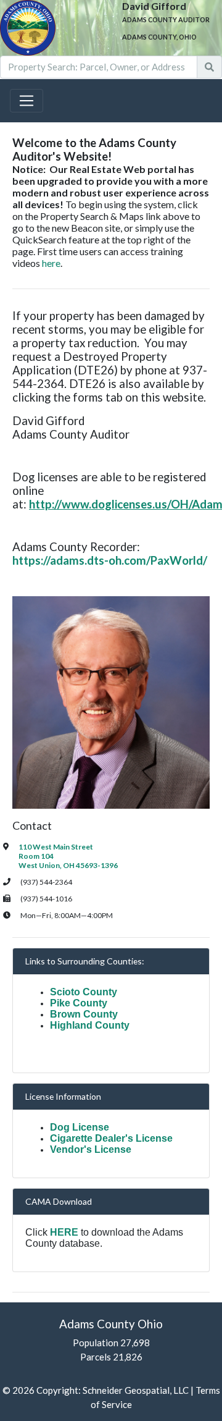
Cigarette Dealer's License (111, 1138)
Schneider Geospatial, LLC (136, 1390)
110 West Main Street (55, 846)
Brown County (84, 1014)
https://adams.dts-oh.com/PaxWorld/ (109, 560)
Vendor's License (90, 1149)
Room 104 (36, 856)
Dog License (79, 1127)
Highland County (90, 1025)
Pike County (78, 1003)
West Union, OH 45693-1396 (68, 865)
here (51, 263)
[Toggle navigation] (26, 100)
